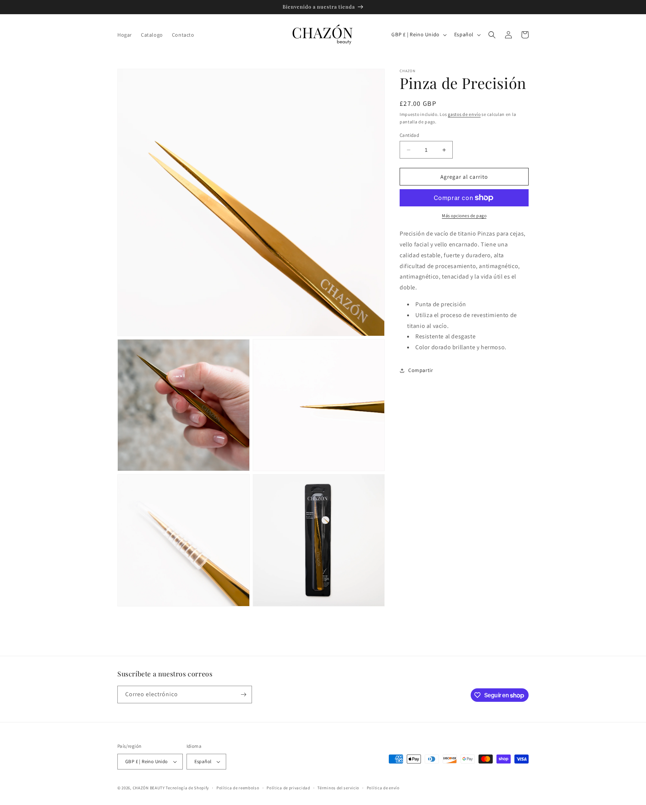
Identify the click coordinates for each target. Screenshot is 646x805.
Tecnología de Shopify (187, 787)
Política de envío (383, 787)
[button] (492, 35)
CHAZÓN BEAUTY (149, 787)
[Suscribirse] (243, 694)
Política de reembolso (237, 787)
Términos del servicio (338, 787)
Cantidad (409, 135)
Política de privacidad (288, 787)
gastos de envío (464, 114)
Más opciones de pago (464, 215)
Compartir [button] (420, 370)
